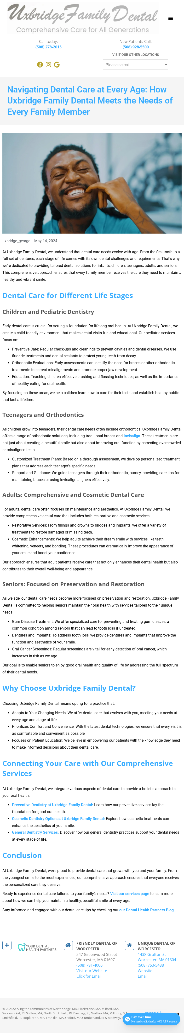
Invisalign (132, 436)
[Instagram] (48, 64)
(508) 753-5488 (151, 965)
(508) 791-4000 (89, 965)
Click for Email (89, 976)
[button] (170, 18)
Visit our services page (129, 893)
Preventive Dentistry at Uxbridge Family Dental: (52, 805)
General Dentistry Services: (35, 832)
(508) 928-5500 (136, 47)
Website (145, 970)
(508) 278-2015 (48, 47)
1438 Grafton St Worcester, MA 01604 (157, 957)
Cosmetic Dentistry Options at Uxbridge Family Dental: (58, 818)
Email (143, 976)
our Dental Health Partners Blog (146, 910)
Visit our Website (91, 970)
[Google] (57, 64)
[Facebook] (40, 64)
